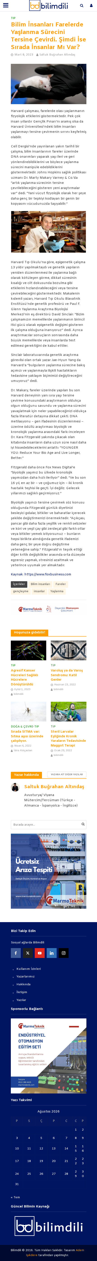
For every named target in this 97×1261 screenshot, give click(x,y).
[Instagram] (64, 953)
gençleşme (20, 591)
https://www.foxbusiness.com (48, 574)
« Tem (15, 1197)
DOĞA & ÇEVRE (22, 727)
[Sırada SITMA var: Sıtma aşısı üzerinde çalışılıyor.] (28, 711)
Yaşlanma (56, 591)
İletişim (21, 992)
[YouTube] (40, 953)
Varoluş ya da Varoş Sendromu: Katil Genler (67, 675)
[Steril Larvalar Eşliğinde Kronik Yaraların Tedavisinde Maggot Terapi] (68, 711)
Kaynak (17, 574)
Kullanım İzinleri (28, 969)
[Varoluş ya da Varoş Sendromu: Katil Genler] (68, 650)
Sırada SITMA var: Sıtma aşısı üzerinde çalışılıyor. (27, 736)
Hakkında (23, 984)
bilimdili (18, 694)
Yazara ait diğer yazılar (67, 774)
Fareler (60, 584)
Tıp (13, 18)
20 (53, 1161)
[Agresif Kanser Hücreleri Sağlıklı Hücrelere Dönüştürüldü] (28, 650)
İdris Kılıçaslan (23, 750)
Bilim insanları (40, 584)
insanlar (39, 591)
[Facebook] (16, 953)
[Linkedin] (52, 953)
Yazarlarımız (25, 977)
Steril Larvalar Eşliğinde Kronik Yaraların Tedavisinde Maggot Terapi (68, 739)
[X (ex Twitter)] (28, 953)
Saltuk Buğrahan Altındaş (57, 55)
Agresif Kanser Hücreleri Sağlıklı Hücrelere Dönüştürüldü (24, 678)
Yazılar (21, 1000)
